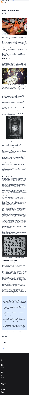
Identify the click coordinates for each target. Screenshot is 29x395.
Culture (2, 359)
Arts (1, 358)
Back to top (4, 348)
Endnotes (4, 342)
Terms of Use (3, 384)
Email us (2, 372)
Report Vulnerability (3, 382)
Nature (2, 371)
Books (2, 365)
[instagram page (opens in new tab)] (1, 377)
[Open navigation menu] (27, 2)
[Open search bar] (25, 2)
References (4, 344)
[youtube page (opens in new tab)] (3, 377)
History (2, 360)
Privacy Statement (3, 383)
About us (2, 367)
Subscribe (2, 373)
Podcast (2, 364)
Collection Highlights (3, 368)
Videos (2, 363)
